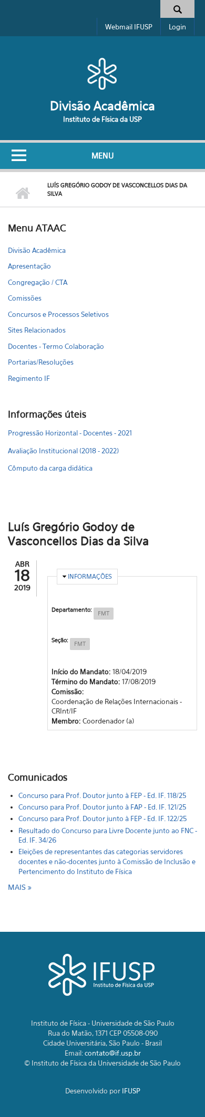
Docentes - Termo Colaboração (56, 346)
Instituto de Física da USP (102, 119)
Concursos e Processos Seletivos (58, 314)
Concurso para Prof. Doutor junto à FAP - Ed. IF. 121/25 (102, 807)
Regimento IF (29, 378)
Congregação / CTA (37, 282)
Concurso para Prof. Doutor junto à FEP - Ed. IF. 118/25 (102, 795)
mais (18, 886)
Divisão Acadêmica (102, 106)
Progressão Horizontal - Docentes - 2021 (70, 433)
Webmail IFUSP (128, 27)
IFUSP (131, 1091)
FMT (103, 613)
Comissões (25, 298)
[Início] (102, 73)
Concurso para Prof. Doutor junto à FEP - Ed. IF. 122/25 (102, 818)
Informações (90, 576)
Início (22, 193)
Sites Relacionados (37, 330)
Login (177, 27)
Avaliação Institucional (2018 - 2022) (63, 450)
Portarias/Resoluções (41, 362)
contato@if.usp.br (113, 1053)
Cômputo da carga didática (50, 468)
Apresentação (29, 266)
